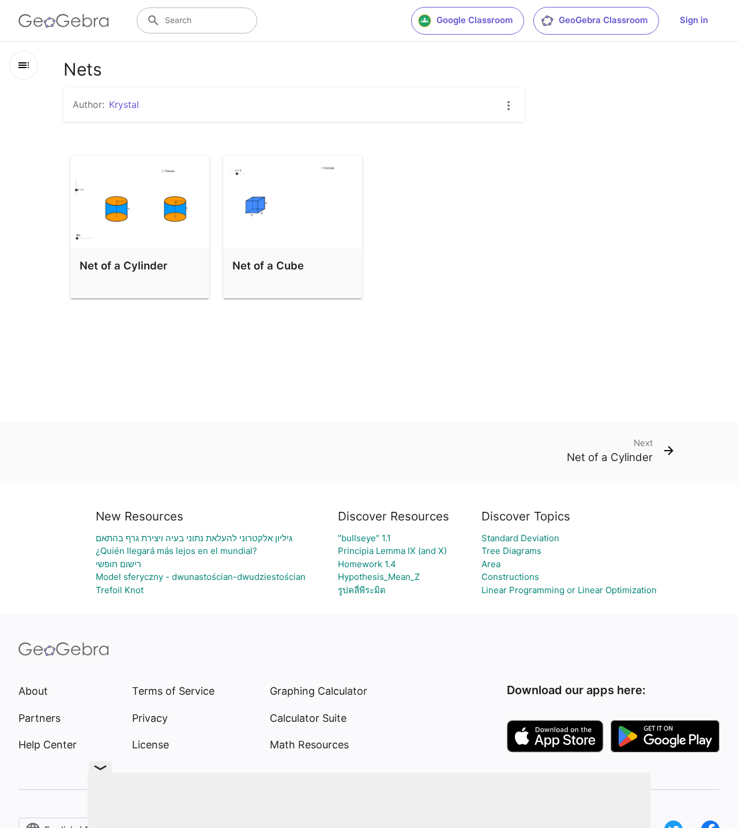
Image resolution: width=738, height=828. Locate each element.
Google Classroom (474, 19)
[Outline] (23, 65)
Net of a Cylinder (123, 265)
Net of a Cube (268, 265)
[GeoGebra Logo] (63, 21)
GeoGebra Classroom (603, 19)
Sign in (694, 19)
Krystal (124, 104)
